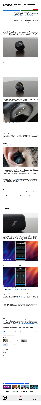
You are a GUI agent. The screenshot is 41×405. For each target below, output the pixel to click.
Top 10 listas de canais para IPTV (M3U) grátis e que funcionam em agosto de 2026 (6, 392)
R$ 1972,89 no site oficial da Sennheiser (15, 320)
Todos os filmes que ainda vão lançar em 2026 (34, 391)
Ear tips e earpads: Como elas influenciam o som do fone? (11, 144)
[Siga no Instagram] (19, 396)
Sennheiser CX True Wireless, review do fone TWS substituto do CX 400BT (32, 340)
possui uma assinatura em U (22, 296)
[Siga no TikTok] (22, 396)
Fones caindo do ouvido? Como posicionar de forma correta (11, 145)
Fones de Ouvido (12, 335)
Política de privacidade (35, 399)
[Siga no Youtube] (20, 396)
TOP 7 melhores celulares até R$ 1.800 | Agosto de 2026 (25, 391)
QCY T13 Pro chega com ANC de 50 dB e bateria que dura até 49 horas (14, 344)
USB (29, 195)
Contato (37, 398)
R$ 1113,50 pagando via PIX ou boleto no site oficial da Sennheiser (26, 323)
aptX (18, 181)
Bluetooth (32, 14)
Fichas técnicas (5, 349)
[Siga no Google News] (21, 396)
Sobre (37, 397)
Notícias (4, 356)
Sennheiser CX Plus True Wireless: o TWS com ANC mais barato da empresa (19, 4)
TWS (27, 12)
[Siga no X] (18, 396)
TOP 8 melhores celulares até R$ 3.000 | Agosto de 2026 (16, 391)
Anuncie (37, 396)
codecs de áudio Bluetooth (19, 180)
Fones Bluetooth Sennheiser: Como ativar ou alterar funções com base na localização (18, 289)
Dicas (4, 355)
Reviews (4, 352)
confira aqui (14, 185)
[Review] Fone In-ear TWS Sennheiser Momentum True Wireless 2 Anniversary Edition (14, 341)
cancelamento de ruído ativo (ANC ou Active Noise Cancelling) (22, 15)
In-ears (5, 335)
